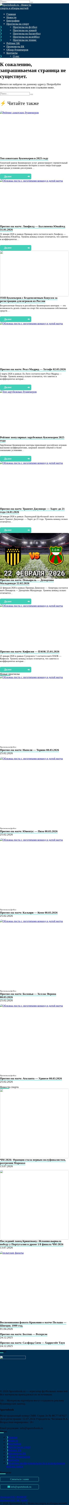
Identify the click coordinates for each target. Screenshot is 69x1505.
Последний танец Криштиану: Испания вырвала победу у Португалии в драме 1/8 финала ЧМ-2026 (31, 1243)
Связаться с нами (19, 1479)
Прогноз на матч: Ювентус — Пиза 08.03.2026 (29, 831)
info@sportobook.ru (20, 1486)
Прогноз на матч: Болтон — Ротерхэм (23, 1334)
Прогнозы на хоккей (25, 30)
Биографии (12, 20)
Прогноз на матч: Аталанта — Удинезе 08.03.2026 (31, 1078)
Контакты (11, 52)
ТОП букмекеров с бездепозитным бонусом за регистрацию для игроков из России (28, 299)
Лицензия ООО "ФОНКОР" (13, 1497)
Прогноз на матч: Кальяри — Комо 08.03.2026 (29, 912)
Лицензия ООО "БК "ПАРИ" (14, 1500)
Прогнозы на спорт (17, 23)
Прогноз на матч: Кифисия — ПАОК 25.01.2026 (29, 651)
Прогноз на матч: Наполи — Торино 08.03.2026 (29, 750)
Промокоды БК (15, 46)
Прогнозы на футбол (25, 27)
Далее (17, 176)
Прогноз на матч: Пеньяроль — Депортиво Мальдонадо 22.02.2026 (27, 582)
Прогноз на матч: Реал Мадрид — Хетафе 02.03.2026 (33, 369)
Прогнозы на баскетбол (26, 33)
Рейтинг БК (13, 43)
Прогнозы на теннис (25, 40)
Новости (11, 17)
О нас (16, 56)
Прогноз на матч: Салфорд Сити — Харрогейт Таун (32, 1342)
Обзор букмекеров (17, 49)
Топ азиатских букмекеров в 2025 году (24, 158)
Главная (11, 14)
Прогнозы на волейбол (26, 36)
